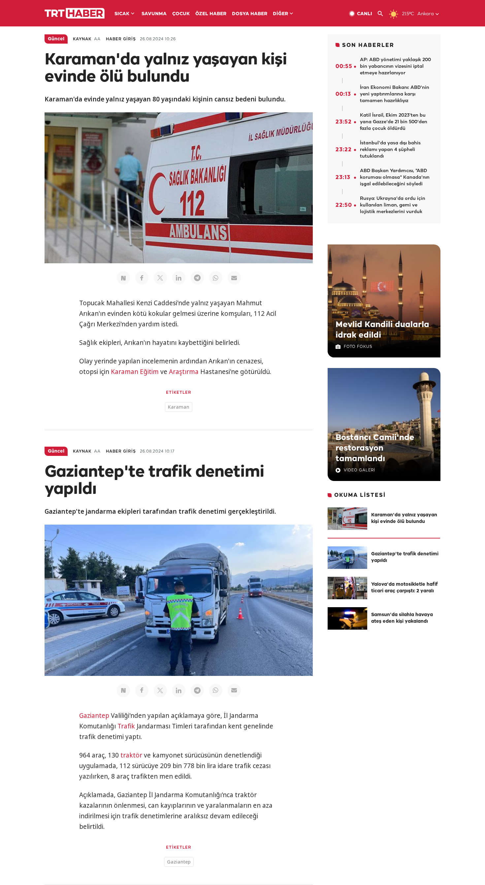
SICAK (121, 14)
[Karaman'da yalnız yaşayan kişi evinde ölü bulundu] (347, 518)
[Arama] (383, 13)
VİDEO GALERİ (359, 470)
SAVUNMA (154, 14)
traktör (131, 755)
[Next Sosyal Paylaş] (123, 277)
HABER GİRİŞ (121, 39)
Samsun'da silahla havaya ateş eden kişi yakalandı (402, 618)
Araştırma (184, 371)
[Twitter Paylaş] (160, 277)
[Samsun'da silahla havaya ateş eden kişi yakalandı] (347, 618)
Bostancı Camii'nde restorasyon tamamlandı (375, 448)
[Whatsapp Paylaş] (215, 277)
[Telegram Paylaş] (197, 277)
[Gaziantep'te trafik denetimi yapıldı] (347, 557)
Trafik (126, 726)
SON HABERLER (368, 45)
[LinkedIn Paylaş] (178, 277)
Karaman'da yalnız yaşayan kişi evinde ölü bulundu (404, 518)
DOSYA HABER (249, 14)
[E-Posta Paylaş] (234, 277)
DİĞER (280, 14)
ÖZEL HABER (210, 14)
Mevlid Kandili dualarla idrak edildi (382, 330)
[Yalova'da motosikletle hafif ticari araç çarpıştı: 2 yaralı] (347, 588)
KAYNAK (82, 39)
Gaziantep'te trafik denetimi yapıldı (404, 557)
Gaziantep (94, 715)
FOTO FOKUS (358, 347)
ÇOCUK (181, 14)
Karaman (124, 371)
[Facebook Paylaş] (141, 277)
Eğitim (149, 371)
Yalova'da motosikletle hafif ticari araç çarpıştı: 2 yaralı (404, 588)
